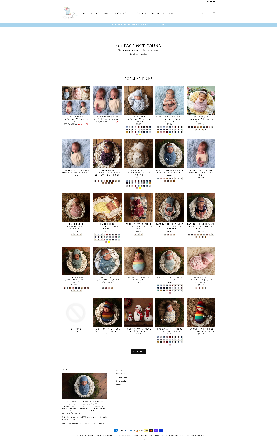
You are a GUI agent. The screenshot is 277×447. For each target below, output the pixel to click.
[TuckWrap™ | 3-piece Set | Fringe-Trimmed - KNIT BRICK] (170, 337)
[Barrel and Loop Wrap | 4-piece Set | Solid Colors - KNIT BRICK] (176, 127)
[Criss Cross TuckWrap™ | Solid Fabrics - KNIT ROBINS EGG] (107, 239)
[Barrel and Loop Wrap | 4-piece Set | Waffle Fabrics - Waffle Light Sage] (213, 234)
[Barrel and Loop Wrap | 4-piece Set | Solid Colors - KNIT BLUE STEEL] (170, 127)
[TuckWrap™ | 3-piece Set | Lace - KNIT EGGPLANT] (164, 288)
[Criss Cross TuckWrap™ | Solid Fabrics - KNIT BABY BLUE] (98, 234)
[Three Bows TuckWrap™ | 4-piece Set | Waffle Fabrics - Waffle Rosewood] (106, 183)
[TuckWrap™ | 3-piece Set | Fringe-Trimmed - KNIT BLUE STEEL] (164, 337)
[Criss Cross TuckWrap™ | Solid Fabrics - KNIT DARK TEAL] (119, 234)
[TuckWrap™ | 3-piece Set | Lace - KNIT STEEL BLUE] (178, 291)
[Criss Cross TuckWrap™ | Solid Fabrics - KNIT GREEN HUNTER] (101, 237)
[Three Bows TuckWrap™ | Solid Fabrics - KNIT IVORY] (138, 130)
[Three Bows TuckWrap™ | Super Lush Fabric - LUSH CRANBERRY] (199, 288)
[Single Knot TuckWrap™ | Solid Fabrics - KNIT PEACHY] (133, 186)
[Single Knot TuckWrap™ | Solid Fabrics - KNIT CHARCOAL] (141, 181)
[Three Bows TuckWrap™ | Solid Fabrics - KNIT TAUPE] (141, 132)
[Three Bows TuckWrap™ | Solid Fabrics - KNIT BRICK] (138, 127)
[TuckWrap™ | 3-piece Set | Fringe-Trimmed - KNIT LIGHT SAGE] (176, 339)
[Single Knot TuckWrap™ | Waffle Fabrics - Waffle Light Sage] (77, 290)
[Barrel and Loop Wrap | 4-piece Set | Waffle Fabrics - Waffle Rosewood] (197, 237)
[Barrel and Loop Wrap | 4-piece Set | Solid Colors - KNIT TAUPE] (173, 132)
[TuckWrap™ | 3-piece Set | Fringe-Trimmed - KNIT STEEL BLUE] (178, 342)
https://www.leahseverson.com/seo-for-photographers (83, 423)
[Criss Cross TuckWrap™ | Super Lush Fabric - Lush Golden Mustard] (80, 234)
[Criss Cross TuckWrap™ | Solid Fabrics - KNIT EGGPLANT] (98, 237)
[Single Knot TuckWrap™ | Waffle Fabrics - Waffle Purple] (79, 288)
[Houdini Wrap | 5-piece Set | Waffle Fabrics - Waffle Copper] (174, 181)
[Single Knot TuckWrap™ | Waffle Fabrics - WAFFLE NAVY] (76, 288)
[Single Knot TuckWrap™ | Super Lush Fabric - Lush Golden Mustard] (112, 288)
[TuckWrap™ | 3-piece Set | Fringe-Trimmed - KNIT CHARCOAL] (176, 337)
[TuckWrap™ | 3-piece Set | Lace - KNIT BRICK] (173, 286)
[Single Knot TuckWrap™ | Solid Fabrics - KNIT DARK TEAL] (147, 181)
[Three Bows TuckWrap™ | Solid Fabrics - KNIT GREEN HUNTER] (133, 130)
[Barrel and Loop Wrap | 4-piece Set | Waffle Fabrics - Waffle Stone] (198, 234)
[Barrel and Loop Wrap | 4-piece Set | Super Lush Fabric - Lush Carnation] (171, 234)
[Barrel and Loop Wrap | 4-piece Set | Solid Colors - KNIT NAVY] (176, 132)
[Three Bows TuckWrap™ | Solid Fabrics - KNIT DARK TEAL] (150, 127)
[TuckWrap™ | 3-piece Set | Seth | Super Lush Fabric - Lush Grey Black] (138, 234)
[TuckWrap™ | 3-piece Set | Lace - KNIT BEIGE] (164, 286)
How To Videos (138, 13)
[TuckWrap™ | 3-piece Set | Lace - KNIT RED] (170, 291)
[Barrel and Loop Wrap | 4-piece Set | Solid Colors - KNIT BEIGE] (167, 127)
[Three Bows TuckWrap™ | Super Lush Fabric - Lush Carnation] (197, 288)
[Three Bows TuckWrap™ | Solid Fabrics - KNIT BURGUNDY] (141, 127)
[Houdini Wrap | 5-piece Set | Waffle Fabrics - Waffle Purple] (178, 178)
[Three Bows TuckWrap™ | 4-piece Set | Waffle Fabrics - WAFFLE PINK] (104, 181)
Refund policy (121, 381)
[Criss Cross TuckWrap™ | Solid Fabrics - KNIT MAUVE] (116, 237)
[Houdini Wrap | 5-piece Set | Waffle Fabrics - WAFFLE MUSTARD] (167, 178)
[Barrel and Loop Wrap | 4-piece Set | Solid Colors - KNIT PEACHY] (164, 132)
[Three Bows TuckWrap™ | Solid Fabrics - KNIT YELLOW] (140, 135)
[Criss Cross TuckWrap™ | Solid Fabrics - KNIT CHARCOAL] (113, 234)
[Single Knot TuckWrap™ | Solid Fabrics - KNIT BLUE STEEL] (130, 181)
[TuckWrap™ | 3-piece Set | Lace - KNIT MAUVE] (181, 288)
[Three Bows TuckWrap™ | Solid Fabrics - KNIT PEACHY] (133, 132)
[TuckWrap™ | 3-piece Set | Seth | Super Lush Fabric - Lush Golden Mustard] (141, 234)
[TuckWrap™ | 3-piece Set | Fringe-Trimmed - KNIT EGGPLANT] (161, 339)
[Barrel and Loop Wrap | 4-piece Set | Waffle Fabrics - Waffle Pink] (210, 234)
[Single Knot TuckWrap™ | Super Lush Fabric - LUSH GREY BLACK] (103, 288)
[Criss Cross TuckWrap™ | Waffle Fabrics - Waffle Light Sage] (213, 127)
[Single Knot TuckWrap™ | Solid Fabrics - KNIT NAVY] (144, 186)
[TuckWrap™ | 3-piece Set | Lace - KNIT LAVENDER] (176, 288)
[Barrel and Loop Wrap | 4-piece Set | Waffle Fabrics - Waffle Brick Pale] (195, 234)
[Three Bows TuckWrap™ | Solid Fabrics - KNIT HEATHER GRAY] (135, 130)
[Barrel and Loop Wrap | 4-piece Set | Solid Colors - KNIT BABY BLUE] (164, 127)
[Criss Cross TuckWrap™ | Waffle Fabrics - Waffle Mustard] (201, 127)
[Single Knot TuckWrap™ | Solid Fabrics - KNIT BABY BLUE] (127, 181)
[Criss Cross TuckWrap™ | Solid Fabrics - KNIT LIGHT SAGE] (113, 237)
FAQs (171, 13)
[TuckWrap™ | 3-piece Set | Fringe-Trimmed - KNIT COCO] (178, 337)
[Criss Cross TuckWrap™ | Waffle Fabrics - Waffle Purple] (189, 127)
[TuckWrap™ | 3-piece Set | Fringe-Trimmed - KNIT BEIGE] (161, 337)
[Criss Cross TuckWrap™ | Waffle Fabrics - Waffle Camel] (199, 130)
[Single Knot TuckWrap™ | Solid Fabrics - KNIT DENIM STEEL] (150, 181)
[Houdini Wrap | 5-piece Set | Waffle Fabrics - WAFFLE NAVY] (170, 178)
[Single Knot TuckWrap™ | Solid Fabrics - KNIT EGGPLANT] (127, 183)
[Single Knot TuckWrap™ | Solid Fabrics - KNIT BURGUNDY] (138, 181)
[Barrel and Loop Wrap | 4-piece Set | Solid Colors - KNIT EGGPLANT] (167, 130)
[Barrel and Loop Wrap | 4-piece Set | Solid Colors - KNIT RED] (167, 132)
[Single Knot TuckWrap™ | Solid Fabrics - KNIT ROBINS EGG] (138, 186)
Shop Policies (121, 374)
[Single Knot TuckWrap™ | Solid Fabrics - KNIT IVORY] (135, 183)
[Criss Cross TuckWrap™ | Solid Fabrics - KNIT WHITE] (119, 239)
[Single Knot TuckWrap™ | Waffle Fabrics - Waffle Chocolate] (72, 290)
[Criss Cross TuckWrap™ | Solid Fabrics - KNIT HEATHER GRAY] (104, 237)
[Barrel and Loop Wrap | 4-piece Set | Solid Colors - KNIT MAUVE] (178, 130)
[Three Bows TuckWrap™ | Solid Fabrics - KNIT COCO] (147, 127)
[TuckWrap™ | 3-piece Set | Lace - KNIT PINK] (170, 293)
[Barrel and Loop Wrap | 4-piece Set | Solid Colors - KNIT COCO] (158, 130)
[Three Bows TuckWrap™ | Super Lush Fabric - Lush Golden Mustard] (202, 288)
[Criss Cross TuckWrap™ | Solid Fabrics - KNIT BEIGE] (96, 234)
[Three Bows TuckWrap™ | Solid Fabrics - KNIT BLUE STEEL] (133, 127)
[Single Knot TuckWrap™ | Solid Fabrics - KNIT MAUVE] (144, 183)
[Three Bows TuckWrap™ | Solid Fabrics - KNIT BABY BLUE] (127, 127)
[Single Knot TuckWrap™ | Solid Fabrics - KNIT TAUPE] (141, 186)
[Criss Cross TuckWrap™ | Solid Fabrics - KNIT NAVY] (113, 239)
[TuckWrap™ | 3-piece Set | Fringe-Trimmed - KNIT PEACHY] (164, 342)
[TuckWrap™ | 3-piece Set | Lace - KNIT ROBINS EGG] (158, 286)
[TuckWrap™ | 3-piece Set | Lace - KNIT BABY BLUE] (161, 286)
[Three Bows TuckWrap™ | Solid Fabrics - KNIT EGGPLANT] (130, 130)
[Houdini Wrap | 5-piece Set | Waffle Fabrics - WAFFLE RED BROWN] (173, 178)
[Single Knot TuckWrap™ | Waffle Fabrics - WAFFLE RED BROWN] (85, 288)
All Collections (101, 13)
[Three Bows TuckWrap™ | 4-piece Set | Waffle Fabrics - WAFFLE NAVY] (110, 181)
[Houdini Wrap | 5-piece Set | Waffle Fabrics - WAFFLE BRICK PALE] (161, 178)
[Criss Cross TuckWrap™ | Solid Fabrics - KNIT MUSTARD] (96, 239)
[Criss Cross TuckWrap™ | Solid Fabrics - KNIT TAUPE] (110, 239)
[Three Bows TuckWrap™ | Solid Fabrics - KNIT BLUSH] (135, 127)
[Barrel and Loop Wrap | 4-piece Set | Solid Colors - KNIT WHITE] (161, 127)
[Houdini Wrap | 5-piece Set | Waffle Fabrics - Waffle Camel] (171, 181)
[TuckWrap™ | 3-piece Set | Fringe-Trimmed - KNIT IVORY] (170, 339)
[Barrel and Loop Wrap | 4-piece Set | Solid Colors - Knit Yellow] (170, 135)
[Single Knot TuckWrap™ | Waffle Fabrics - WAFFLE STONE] (82, 288)
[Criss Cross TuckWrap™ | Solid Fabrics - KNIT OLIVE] (98, 239)
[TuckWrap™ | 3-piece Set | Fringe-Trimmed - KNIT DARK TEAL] (181, 337)
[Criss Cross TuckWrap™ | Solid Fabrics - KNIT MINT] (119, 237)
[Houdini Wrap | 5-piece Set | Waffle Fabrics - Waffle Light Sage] (181, 178)
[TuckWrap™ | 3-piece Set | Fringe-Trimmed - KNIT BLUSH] (167, 337)
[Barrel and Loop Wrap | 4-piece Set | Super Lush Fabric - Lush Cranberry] (168, 234)
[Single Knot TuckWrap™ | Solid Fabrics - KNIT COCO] (144, 181)
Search (119, 370)
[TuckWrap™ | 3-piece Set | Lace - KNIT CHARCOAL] (178, 286)
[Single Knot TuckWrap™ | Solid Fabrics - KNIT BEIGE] (127, 186)
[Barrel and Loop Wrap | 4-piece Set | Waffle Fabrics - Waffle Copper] (205, 237)
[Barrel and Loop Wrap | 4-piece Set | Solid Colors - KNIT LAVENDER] (173, 130)
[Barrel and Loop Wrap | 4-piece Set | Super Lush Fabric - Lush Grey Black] (165, 234)
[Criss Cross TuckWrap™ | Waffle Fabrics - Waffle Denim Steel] (204, 127)
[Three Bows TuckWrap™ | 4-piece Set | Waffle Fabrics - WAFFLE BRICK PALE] (98, 181)
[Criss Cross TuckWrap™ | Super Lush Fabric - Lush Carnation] (72, 234)
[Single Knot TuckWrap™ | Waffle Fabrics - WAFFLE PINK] (73, 288)
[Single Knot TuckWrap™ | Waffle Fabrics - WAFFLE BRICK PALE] (64, 288)
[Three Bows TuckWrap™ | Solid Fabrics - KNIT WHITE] (150, 132)
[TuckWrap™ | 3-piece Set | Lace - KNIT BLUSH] (170, 286)
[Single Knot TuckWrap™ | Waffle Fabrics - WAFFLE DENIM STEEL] (67, 288)
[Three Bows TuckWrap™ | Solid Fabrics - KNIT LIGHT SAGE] (144, 130)
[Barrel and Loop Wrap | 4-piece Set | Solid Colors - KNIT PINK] (161, 132)
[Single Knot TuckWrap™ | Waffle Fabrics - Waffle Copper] (80, 290)
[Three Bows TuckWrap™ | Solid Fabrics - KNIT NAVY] (144, 132)
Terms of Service (122, 377)
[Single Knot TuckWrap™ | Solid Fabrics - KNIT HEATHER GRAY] (133, 183)
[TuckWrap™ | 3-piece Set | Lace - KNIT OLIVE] (164, 291)
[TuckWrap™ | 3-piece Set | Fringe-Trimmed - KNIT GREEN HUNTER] (164, 339)
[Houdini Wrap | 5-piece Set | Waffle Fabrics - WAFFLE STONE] (176, 178)
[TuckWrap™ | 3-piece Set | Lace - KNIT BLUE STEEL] (167, 286)
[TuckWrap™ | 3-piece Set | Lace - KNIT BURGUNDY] (176, 286)
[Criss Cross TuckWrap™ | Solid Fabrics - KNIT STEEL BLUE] (116, 239)
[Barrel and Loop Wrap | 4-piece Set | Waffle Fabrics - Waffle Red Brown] (207, 234)
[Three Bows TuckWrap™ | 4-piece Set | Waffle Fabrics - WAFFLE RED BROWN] (113, 181)
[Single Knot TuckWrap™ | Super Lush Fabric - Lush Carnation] (109, 288)
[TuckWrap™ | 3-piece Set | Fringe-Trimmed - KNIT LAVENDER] (173, 339)
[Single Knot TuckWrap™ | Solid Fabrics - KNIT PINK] (137, 188)
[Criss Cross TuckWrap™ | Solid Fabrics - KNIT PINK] (106, 242)
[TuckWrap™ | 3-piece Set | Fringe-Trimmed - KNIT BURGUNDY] (173, 337)
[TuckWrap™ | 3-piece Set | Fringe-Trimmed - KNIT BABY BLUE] (158, 337)
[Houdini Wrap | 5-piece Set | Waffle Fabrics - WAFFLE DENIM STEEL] (158, 178)
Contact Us (158, 13)
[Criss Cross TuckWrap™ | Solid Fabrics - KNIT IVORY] (107, 237)
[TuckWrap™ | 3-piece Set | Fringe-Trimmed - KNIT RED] (167, 342)
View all (138, 351)
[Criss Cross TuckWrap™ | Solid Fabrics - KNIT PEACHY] (101, 239)
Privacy (119, 385)
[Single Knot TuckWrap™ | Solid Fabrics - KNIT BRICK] (135, 181)
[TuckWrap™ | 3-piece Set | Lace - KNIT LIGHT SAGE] (178, 288)
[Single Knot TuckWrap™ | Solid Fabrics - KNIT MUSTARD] (150, 183)
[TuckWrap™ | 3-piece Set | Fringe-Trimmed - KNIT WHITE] (181, 342)
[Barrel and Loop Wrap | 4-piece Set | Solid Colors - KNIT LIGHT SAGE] (176, 130)
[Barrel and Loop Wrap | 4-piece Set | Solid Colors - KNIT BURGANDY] (178, 127)
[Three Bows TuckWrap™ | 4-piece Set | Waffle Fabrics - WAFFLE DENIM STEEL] (101, 181)
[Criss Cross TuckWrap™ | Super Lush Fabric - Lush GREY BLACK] (75, 234)
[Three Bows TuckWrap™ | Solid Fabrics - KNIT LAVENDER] (141, 130)
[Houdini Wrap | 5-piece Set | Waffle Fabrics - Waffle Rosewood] (165, 181)
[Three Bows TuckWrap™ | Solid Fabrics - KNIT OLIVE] (130, 132)
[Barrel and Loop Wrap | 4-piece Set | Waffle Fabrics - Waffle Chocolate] (202, 237)
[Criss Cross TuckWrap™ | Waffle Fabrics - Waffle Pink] (210, 127)
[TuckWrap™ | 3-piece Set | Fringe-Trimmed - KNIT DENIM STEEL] (158, 339)
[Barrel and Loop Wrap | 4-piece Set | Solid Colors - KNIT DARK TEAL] (161, 130)
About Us (120, 13)
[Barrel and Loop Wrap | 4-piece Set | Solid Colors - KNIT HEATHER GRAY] (158, 127)
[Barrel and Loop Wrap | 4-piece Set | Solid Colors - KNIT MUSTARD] (158, 132)
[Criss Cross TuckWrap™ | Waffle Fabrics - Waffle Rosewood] (197, 130)
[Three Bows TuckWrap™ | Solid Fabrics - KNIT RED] (135, 132)
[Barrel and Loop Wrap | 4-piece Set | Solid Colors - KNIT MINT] (181, 130)
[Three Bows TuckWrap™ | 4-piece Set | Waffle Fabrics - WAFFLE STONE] (116, 181)
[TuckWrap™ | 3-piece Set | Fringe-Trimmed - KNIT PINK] (170, 344)
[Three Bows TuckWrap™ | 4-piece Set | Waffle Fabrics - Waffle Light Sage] (119, 181)
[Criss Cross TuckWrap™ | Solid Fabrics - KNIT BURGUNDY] (110, 234)
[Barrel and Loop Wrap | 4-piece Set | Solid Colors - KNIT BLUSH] (173, 127)
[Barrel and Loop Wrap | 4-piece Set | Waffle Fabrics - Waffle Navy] (192, 234)
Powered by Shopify (138, 439)
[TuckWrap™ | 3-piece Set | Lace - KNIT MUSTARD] (161, 291)
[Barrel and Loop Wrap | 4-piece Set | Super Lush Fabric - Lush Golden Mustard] (174, 234)
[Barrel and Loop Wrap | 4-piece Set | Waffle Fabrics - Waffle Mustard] (201, 234)
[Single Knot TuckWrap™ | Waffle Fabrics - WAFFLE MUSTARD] (70, 288)
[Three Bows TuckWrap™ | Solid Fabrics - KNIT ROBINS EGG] (138, 132)
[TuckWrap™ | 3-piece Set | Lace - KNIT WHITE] (181, 291)
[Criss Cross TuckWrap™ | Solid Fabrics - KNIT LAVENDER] (110, 237)
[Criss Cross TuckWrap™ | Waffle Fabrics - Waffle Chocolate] (205, 130)
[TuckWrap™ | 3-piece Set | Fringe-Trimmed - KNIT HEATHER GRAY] (167, 339)
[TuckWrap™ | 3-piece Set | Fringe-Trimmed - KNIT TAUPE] (173, 342)
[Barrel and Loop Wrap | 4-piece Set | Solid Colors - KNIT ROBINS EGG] (170, 132)
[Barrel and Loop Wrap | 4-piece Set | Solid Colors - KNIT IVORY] (170, 130)
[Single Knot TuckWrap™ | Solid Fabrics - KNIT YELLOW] (140, 188)
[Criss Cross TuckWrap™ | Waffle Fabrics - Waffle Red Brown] (207, 127)
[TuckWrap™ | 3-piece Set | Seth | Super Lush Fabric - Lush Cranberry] (135, 234)
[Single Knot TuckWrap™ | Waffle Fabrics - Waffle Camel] (75, 290)
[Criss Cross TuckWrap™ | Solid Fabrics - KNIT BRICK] (107, 234)
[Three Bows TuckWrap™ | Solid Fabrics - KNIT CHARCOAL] (144, 127)
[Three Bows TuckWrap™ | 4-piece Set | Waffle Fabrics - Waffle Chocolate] (109, 183)
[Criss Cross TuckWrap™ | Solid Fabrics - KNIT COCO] (116, 234)
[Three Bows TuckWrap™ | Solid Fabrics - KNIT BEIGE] (130, 127)
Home (85, 13)
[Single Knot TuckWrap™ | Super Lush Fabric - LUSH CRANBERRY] (106, 288)
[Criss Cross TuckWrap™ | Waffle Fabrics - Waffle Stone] (198, 127)
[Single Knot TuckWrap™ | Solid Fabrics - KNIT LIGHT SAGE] (141, 183)
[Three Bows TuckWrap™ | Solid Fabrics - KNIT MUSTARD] (127, 132)
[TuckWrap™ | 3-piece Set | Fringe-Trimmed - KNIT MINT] (181, 339)
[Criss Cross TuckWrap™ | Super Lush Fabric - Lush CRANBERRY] (77, 234)
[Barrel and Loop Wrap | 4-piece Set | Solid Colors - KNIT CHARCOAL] (181, 127)
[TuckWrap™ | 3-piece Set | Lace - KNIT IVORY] (173, 288)
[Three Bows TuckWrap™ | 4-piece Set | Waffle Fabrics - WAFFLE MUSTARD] (107, 181)
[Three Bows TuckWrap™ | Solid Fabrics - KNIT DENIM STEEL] (127, 130)
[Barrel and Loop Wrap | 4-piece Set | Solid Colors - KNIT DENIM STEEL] (164, 130)
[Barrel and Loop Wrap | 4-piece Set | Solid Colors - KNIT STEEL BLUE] (178, 132)
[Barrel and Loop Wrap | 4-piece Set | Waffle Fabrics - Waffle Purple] (189, 234)
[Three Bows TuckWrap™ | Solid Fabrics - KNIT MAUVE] (147, 130)
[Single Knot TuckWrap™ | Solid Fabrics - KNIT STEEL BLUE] (147, 186)
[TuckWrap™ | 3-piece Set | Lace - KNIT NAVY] (176, 291)
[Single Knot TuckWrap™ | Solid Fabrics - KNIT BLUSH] (133, 181)
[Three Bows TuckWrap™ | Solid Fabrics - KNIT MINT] (150, 130)
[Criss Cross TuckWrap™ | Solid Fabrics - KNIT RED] (104, 239)
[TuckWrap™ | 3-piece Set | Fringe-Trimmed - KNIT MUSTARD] (158, 342)
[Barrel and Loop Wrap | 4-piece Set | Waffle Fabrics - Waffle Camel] (199, 237)
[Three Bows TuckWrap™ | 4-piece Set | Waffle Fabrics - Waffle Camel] (103, 183)
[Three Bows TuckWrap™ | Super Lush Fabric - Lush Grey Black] (205, 288)
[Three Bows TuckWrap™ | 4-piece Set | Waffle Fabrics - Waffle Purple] (96, 181)
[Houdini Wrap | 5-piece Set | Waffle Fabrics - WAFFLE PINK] (164, 178)
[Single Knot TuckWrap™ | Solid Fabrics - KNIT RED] (135, 186)
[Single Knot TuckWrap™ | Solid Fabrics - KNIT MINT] (147, 183)
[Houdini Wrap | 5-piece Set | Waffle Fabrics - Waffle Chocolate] (168, 181)
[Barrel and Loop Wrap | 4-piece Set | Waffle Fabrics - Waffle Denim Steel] (204, 234)
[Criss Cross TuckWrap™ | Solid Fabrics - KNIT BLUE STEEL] (101, 234)
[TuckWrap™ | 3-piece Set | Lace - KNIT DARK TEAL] (158, 288)
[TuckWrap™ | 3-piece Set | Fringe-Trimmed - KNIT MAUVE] (178, 339)
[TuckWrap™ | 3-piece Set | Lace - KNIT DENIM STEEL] (161, 288)
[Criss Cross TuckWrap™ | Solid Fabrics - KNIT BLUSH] (104, 234)
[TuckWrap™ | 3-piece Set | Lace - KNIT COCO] (181, 286)
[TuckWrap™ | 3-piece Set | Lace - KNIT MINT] (158, 291)
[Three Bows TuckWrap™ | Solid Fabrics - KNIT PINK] (137, 135)
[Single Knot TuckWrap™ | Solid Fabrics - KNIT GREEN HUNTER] (130, 183)
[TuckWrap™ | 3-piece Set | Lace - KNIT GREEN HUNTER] (167, 288)
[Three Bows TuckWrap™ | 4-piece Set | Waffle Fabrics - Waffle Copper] (112, 183)
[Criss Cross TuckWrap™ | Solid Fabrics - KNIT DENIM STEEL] (96, 237)
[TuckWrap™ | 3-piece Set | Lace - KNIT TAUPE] (173, 291)
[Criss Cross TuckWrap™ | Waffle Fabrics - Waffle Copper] (202, 130)
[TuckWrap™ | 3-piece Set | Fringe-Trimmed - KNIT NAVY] (176, 342)
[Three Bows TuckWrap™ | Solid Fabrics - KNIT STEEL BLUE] (147, 132)
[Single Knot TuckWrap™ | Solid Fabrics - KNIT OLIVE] (130, 186)
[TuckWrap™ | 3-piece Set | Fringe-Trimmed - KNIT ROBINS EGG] (170, 342)
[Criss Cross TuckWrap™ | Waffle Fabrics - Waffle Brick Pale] (195, 127)
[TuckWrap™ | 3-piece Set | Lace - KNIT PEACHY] (167, 291)
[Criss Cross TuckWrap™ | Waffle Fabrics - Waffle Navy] (192, 127)
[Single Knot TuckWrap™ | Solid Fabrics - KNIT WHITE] (150, 186)
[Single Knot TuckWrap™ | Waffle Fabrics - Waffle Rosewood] (88, 288)
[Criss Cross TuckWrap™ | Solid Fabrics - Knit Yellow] (109, 242)
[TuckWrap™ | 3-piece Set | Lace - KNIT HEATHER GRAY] (170, 288)
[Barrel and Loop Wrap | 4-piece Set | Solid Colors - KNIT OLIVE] (181, 132)
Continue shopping (138, 54)
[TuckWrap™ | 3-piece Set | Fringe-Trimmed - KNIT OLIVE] (161, 342)
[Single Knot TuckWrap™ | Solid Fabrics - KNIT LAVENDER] (138, 183)
